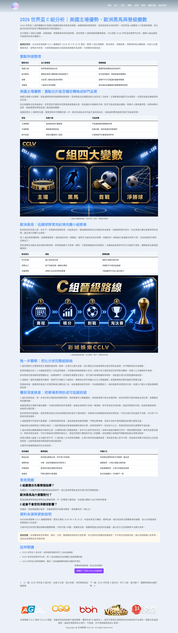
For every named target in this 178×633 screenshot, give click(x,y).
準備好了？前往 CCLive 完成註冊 (89, 571)
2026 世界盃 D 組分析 (32, 552)
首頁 (109, 5)
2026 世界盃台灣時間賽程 (33, 561)
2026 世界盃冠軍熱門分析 (128, 33)
